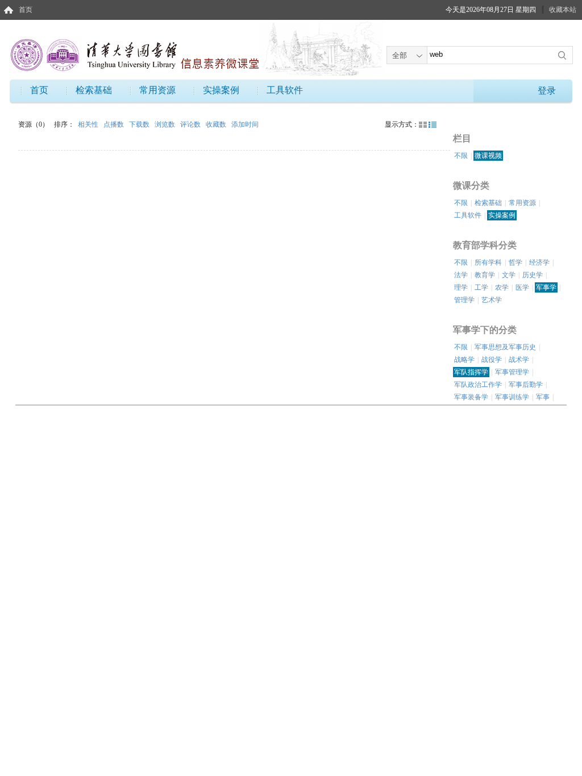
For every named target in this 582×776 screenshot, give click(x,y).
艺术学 (491, 300)
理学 (461, 287)
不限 (461, 156)
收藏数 (217, 124)
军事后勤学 (526, 385)
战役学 (491, 360)
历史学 (532, 275)
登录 (547, 90)
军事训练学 (512, 397)
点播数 (114, 124)
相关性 (89, 124)
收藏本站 (562, 10)
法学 (461, 275)
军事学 (546, 287)
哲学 (515, 262)
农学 (502, 287)
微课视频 (488, 156)
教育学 (485, 275)
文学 (509, 275)
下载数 (140, 124)
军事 (543, 397)
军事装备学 (471, 397)
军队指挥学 (471, 372)
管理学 (464, 300)
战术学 (519, 360)
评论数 (191, 124)
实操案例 (221, 90)
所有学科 (488, 262)
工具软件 (285, 90)
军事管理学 (512, 372)
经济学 (539, 262)
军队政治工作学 (478, 385)
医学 (522, 287)
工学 (481, 287)
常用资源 (157, 90)
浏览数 (166, 124)
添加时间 (245, 124)
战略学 (464, 360)
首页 (25, 10)
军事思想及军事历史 (505, 347)
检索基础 (94, 90)
